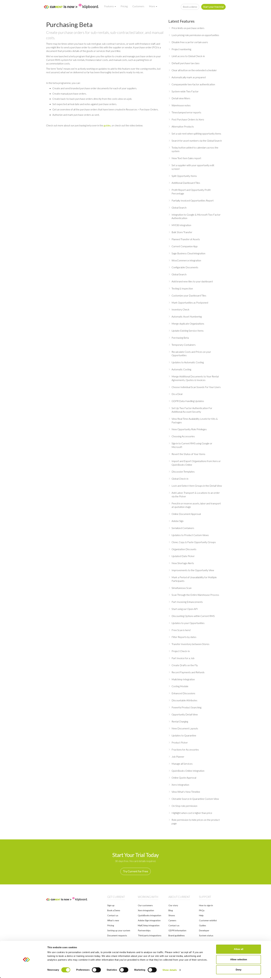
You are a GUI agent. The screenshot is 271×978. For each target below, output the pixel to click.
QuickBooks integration (149, 915)
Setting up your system (118, 930)
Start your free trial (213, 6)
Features (109, 6)
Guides (202, 925)
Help (201, 915)
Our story (173, 905)
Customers (138, 6)
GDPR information (177, 930)
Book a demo (190, 6)
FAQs (202, 910)
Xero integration (146, 910)
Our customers (145, 905)
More (152, 6)
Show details (169, 970)
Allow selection (238, 959)
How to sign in (206, 905)
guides (107, 125)
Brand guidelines (176, 935)
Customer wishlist (208, 920)
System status (206, 935)
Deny (238, 969)
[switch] (96, 969)
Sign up (110, 905)
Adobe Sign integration (149, 920)
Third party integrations (149, 935)
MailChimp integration (148, 925)
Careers (172, 920)
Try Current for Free (135, 871)
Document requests (117, 935)
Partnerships (144, 930)
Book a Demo (113, 910)
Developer (204, 930)
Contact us (112, 915)
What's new (113, 920)
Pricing (124, 6)
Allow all (238, 949)
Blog (170, 910)
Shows (171, 915)
